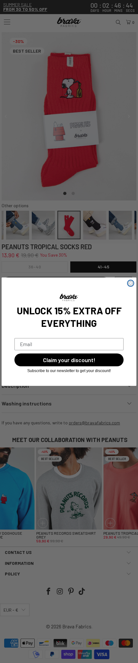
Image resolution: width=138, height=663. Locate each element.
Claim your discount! (69, 359)
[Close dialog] (130, 283)
